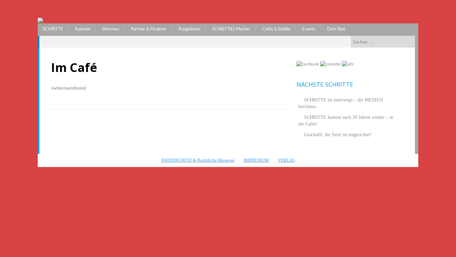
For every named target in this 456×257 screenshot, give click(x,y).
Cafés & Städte (276, 29)
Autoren (82, 29)
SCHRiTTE (53, 29)
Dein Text (336, 29)
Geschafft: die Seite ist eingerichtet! (338, 134)
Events (308, 29)
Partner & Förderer (149, 29)
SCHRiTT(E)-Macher (231, 29)
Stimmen (110, 29)
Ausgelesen (189, 29)
